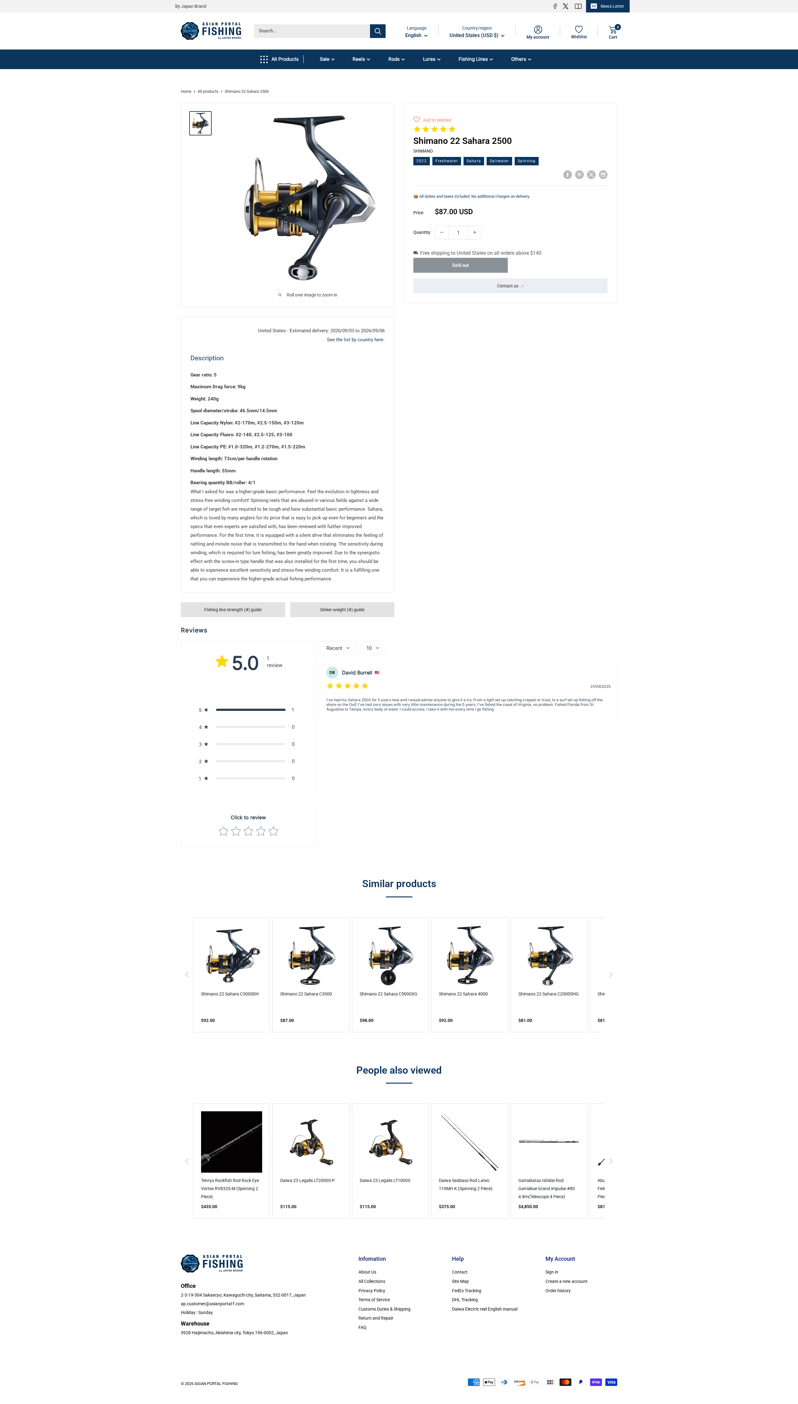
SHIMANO (423, 150)
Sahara (474, 161)
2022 (421, 161)
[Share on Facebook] (567, 174)
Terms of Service (374, 1299)
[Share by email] (603, 174)
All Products (285, 59)
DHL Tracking (465, 1299)
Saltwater (499, 161)
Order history (558, 1290)
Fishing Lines (473, 59)
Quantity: (422, 232)
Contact (460, 1271)
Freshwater (446, 161)
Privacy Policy (371, 1290)
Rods (394, 59)
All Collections (371, 1281)
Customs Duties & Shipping (384, 1309)
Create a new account (567, 1281)
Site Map (460, 1281)
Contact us (507, 285)
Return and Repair (375, 1318)
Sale (324, 59)
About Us (367, 1271)
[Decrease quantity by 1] (441, 232)
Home (186, 91)
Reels (359, 59)
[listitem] (231, 974)
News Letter (612, 6)
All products (208, 91)
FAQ (362, 1327)
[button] (432, 120)
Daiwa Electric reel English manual (484, 1309)
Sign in (552, 1271)
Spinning (527, 161)
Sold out (460, 265)
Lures (429, 59)
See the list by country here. (356, 340)
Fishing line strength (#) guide (233, 609)
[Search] (378, 31)
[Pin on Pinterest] (579, 174)
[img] (434, 130)
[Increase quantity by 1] (474, 232)
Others (518, 59)
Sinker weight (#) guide (342, 609)
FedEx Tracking (466, 1290)
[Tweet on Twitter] (591, 174)
